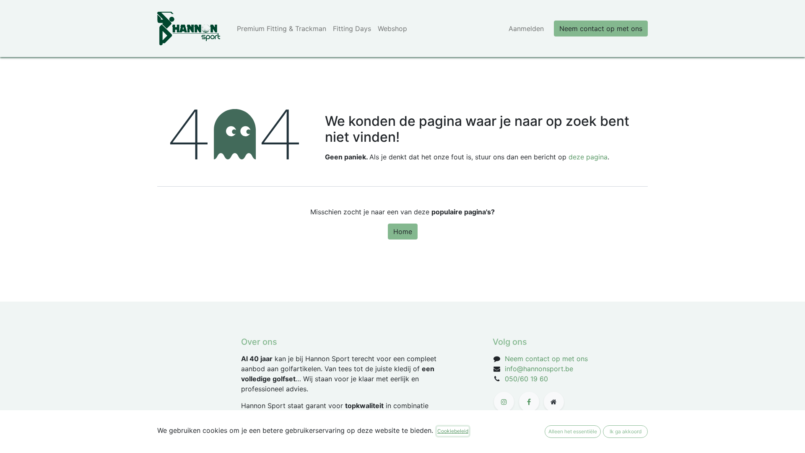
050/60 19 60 (526, 379)
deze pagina (588, 157)
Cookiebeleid (452, 431)
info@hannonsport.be (539, 368)
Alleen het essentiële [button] (572, 431)
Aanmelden (526, 28)
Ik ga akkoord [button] (625, 431)
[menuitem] (282, 28)
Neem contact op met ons (600, 28)
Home (402, 231)
